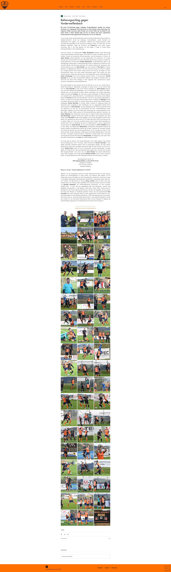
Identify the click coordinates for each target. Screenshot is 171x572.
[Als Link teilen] (68, 534)
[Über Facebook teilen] (61, 534)
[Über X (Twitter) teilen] (64, 534)
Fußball (62, 529)
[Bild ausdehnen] (69, 219)
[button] (66, 7)
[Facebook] (47, 567)
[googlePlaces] (165, 7)
